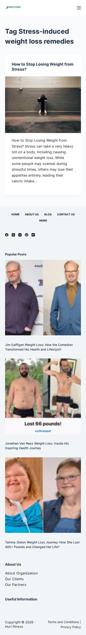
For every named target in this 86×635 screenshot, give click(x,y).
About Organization (21, 573)
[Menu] (79, 8)
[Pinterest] (26, 234)
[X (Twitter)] (13, 234)
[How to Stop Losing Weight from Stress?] (43, 104)
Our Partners (15, 584)
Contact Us (66, 214)
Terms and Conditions (63, 622)
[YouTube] (33, 234)
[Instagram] (20, 234)
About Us (32, 214)
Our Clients (14, 579)
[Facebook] (6, 234)
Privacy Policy (71, 627)
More (43, 220)
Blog (48, 214)
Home (15, 214)
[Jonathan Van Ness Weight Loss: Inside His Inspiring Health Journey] (43, 396)
